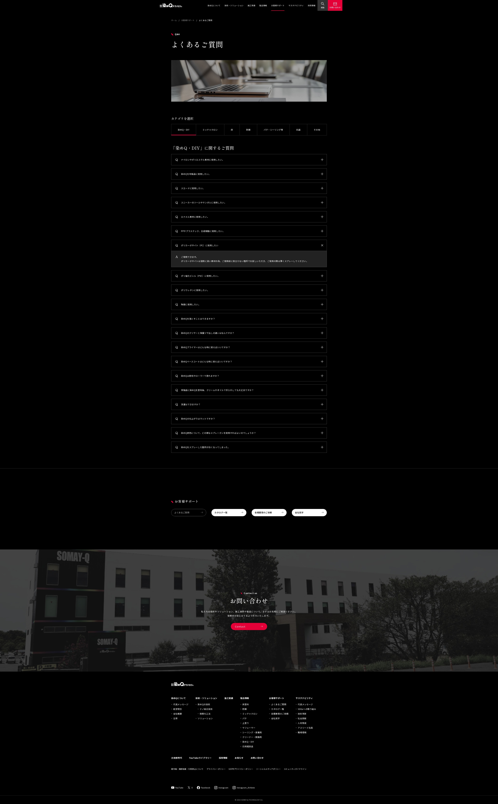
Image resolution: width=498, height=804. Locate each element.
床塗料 (245, 704)
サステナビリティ (296, 5)
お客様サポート (277, 5)
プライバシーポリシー (216, 769)
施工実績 (251, 5)
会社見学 (299, 512)
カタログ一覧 (221, 512)
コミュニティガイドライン (295, 769)
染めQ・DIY (183, 129)
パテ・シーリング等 (273, 129)
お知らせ (239, 757)
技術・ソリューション (233, 5)
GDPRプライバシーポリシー (241, 769)
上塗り (245, 723)
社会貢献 (302, 718)
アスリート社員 (305, 727)
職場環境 (302, 732)
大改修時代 (176, 757)
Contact (240, 626)
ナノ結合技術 (206, 709)
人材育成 (302, 723)
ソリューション (205, 718)
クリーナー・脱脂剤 (252, 737)
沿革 (175, 718)
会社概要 (177, 713)
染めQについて (214, 5)
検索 (322, 7)
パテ (244, 718)
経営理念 (177, 709)
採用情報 (312, 5)
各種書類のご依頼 (263, 512)
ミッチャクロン (210, 129)
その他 (317, 129)
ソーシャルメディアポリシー (268, 769)
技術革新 (302, 713)
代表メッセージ (180, 704)
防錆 (248, 129)
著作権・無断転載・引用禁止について (187, 769)
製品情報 (263, 5)
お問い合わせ (335, 7)
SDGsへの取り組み (307, 709)
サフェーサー (248, 727)
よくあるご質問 (181, 512)
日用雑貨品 (247, 746)
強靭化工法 (205, 713)
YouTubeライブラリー (200, 757)
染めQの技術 (204, 704)
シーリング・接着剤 (252, 732)
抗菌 (298, 129)
